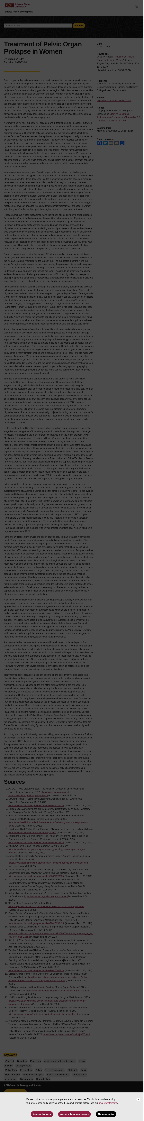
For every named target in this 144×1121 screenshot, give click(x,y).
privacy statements (108, 1103)
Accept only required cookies (74, 1114)
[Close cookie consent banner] (138, 1100)
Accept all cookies (42, 1114)
